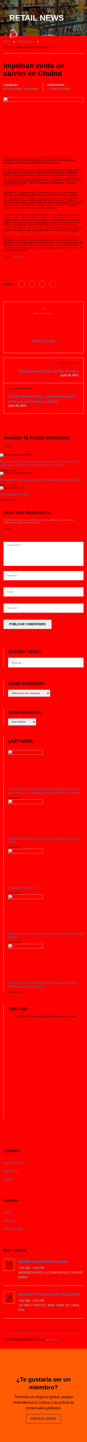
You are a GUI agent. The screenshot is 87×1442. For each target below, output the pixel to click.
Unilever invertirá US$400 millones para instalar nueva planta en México (43, 984)
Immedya (51, 1339)
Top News (31, 89)
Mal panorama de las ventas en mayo (49, 371)
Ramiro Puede (43, 341)
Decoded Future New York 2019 (49, 1294)
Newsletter (49, 5)
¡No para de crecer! (14, 494)
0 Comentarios (58, 89)
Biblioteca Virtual (16, 12)
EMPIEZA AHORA (43, 1418)
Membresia (10, 1171)
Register (28, 5)
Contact (8, 1179)
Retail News (12, 89)
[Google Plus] (31, 284)
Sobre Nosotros (13, 1163)
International (14, 19)
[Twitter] (42, 284)
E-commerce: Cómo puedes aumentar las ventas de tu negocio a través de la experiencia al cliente (40, 463)
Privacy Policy (13, 1229)
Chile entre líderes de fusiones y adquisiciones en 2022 (40, 480)
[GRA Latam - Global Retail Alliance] (32, 34)
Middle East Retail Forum (43, 1261)
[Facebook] (21, 284)
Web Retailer (19, 257)
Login (10, 5)
